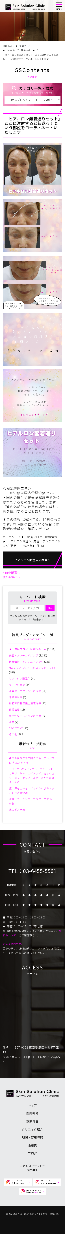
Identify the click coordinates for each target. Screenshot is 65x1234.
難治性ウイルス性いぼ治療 (25, 715)
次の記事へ (10, 577)
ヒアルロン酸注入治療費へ (32, 560)
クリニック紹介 (32, 1129)
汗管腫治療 (15, 697)
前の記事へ (12, 572)
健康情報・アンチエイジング (26, 661)
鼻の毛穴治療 (17, 809)
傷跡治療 (14, 709)
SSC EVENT (16, 728)
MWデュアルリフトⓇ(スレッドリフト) (32, 668)
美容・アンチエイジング (23, 655)
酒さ (11, 722)
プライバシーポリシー (32, 1165)
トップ (32, 1105)
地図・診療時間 (32, 1137)
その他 (13, 734)
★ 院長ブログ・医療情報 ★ (27, 649)
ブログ (32, 1153)
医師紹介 (32, 1113)
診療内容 (32, 1121)
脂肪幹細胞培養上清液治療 (25, 703)
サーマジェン (17, 684)
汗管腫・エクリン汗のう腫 (25, 691)
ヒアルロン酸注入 (19, 541)
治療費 (32, 1145)
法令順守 (32, 1170)
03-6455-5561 (40, 870)
